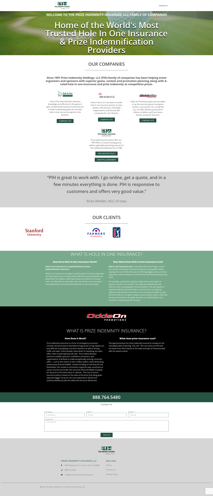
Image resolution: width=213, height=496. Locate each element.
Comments (48, 419)
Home (109, 465)
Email (88, 412)
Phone (131, 412)
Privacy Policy (112, 474)
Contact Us (163, 5)
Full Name (48, 412)
